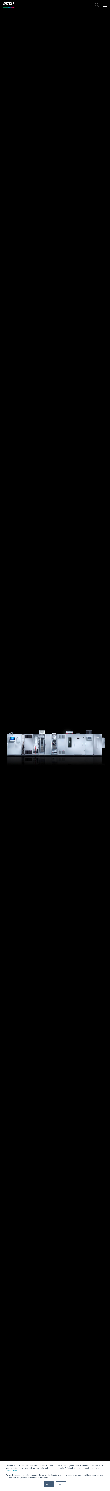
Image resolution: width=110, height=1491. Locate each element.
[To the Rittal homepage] (9, 7)
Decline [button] (61, 1484)
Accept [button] (48, 1484)
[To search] (58, 5)
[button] (105, 5)
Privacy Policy (11, 1470)
